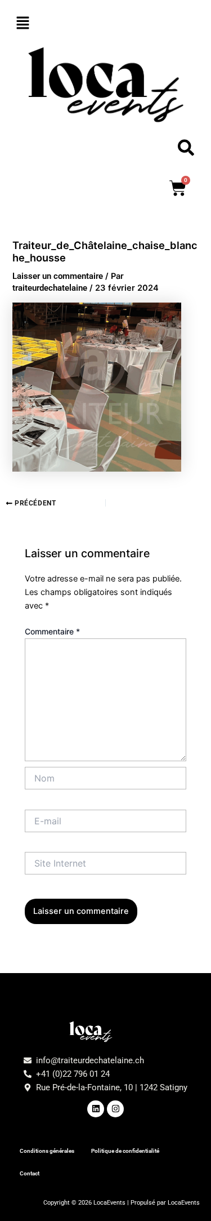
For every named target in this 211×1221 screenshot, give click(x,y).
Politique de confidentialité (125, 1151)
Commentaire (52, 631)
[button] (105, 23)
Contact (29, 1173)
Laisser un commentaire (57, 276)
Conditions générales (47, 1151)
